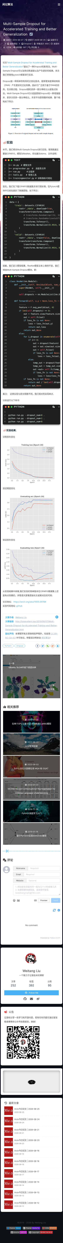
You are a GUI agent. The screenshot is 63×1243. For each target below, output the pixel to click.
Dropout (28, 44)
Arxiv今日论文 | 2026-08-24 (27, 1119)
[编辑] (30, 34)
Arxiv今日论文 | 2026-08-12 (26, 1203)
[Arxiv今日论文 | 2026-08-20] (8, 1142)
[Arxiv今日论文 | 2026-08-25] (8, 1110)
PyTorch (8, 646)
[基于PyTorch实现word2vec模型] (31, 844)
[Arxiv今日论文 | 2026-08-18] (8, 1163)
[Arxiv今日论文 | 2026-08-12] (8, 1204)
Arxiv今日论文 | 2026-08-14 (26, 1182)
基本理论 (14, 44)
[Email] (31, 999)
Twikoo (52, 938)
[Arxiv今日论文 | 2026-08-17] (8, 1173)
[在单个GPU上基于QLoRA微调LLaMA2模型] (31, 732)
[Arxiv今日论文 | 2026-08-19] (8, 1152)
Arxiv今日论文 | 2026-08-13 (26, 1192)
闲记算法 (7, 4)
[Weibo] (38, 999)
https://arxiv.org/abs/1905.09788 (30, 601)
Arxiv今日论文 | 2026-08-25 (26, 1109)
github (19, 606)
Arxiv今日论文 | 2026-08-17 (26, 1171)
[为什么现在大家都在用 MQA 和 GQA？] (31, 776)
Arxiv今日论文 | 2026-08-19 (26, 1150)
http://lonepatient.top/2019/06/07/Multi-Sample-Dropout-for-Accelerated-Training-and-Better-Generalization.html (31, 625)
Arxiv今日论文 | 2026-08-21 (26, 1130)
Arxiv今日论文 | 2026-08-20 (26, 1140)
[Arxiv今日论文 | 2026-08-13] (8, 1194)
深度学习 (54, 40)
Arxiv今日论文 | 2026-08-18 (26, 1161)
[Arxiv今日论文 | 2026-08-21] (8, 1131)
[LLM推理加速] (31, 754)
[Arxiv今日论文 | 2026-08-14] (8, 1184)
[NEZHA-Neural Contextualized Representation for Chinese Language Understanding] (31, 799)
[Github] (25, 999)
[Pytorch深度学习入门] (31, 821)
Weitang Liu (21, 617)
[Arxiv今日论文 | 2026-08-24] (8, 1121)
